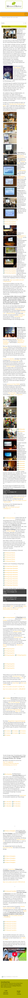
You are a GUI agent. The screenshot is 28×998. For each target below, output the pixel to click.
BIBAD (24, 911)
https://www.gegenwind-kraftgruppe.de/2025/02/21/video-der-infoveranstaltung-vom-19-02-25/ (11, 763)
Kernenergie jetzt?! (17, 676)
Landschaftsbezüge (18, 316)
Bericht (4, 644)
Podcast (21, 677)
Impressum (5, 992)
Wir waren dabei (5, 26)
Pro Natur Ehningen (10, 531)
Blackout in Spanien (11, 366)
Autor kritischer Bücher (15, 360)
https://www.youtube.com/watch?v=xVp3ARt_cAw (14, 686)
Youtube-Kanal (18, 309)
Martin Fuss (17, 711)
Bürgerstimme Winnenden (18, 497)
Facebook (19, 994)
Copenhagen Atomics (17, 631)
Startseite (4, 17)
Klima (12, 606)
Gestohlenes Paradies (10, 313)
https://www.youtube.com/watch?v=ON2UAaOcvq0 (14, 882)
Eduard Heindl (15, 683)
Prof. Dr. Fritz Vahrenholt (8, 358)
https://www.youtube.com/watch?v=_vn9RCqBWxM (14, 689)
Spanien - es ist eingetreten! (16, 394)
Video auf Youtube (12, 393)
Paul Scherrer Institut (18, 637)
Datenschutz (5, 993)
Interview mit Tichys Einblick (13, 384)
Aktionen (8, 17)
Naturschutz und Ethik (7, 847)
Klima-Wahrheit (17, 67)
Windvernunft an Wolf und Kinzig (13, 709)
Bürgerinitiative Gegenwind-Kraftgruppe (16, 721)
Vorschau (5, 493)
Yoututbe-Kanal (11, 869)
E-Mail (18, 992)
